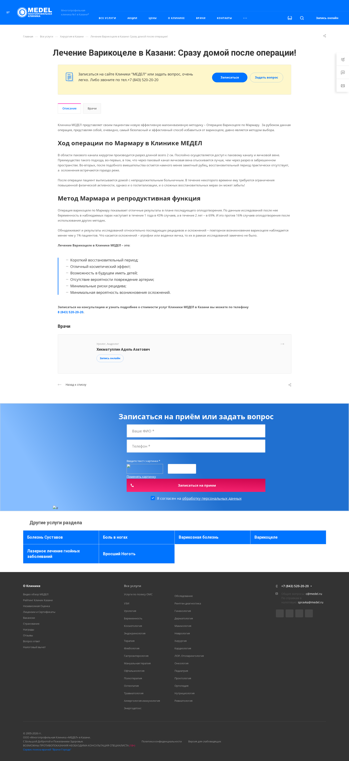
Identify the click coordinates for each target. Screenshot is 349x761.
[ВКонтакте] (280, 613)
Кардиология (182, 648)
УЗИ (126, 603)
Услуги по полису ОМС (138, 594)
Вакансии (29, 618)
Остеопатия (131, 686)
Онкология (181, 663)
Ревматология (183, 701)
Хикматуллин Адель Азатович (123, 349)
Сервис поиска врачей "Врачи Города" (47, 749)
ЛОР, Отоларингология (189, 656)
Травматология (133, 693)
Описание (69, 108)
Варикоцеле (266, 537)
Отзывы (28, 635)
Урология (130, 611)
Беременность (133, 618)
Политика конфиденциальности (162, 741)
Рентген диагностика (187, 603)
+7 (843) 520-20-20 (301, 5)
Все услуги (132, 586)
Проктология (182, 678)
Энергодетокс (132, 708)
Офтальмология (134, 671)
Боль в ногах (115, 537)
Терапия (129, 641)
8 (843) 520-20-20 (70, 312)
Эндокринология (134, 633)
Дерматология (183, 618)
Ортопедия (181, 686)
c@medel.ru (314, 594)
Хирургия (180, 641)
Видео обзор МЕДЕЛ (35, 594)
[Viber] (299, 613)
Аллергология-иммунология (142, 701)
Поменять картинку (141, 476)
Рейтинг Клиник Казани (38, 600)
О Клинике (31, 586)
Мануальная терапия (137, 663)
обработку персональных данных (212, 498)
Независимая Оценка (36, 606)
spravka (303, 602)
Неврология (182, 633)
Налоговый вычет (34, 647)
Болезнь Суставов (45, 537)
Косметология (133, 626)
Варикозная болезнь (199, 537)
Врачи (92, 108)
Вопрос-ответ (31, 641)
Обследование (183, 596)
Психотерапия (133, 678)
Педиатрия (181, 671)
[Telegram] (289, 613)
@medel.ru (315, 602)
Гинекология (182, 611)
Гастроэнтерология (136, 656)
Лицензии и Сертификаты (39, 612)
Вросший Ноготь (119, 553)
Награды (28, 629)
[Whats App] (309, 613)
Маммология (182, 626)
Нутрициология (184, 693)
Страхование (31, 623)
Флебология (131, 648)
